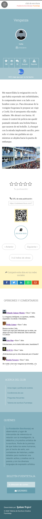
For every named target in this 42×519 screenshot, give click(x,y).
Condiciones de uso (15, 392)
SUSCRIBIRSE (22, 490)
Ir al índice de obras (21, 257)
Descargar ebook (21, 233)
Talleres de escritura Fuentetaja (19, 402)
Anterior (9, 246)
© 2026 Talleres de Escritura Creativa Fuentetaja (17, 512)
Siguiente (32, 246)
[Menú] (4, 4)
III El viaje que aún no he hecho (21, 77)
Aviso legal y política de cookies (20, 388)
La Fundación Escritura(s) (18, 428)
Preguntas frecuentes (15, 397)
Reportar (34, 64)
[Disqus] (21, 337)
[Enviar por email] (35, 283)
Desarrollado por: (17, 507)
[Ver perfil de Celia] (21, 34)
